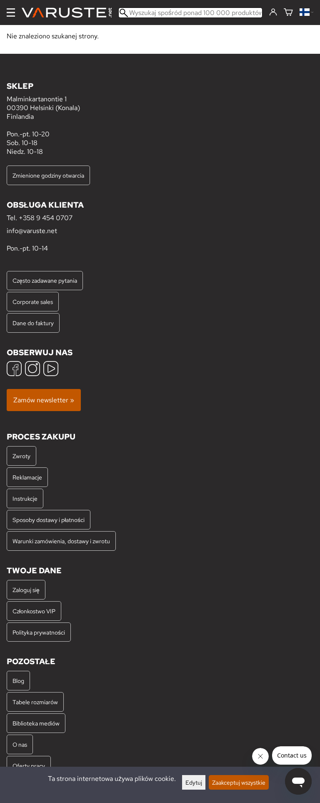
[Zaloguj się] (273, 13)
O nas (19, 744)
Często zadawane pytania (44, 280)
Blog (18, 681)
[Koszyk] (288, 13)
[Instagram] (32, 369)
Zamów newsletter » (43, 400)
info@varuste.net (32, 230)
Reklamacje (27, 477)
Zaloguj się (26, 590)
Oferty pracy (28, 766)
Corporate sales (32, 302)
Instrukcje (25, 498)
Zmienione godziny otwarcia (48, 175)
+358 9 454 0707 (45, 217)
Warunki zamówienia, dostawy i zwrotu (61, 541)
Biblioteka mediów (36, 723)
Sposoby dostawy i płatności (48, 520)
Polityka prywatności (38, 632)
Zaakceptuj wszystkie (238, 782)
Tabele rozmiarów (35, 702)
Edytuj (193, 782)
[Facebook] (14, 369)
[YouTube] (50, 369)
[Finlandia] (306, 13)
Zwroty (21, 456)
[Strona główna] (70, 13)
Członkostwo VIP (33, 611)
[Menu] (11, 12)
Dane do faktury (33, 323)
